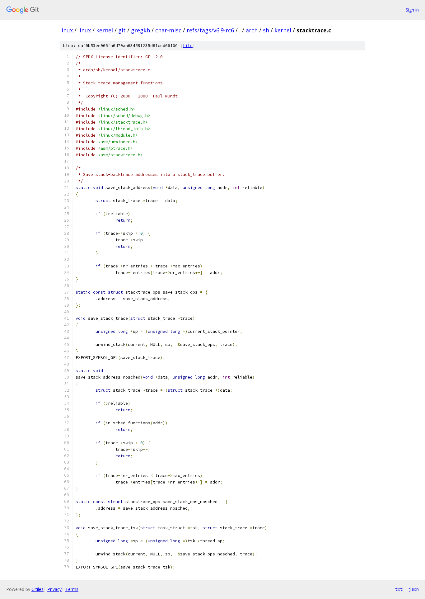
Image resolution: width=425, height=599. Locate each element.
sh (266, 30)
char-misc (168, 30)
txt (399, 589)
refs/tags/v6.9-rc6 (210, 30)
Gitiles (37, 589)
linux (66, 30)
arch (252, 30)
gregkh (140, 30)
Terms (71, 589)
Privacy (54, 589)
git (122, 30)
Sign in (412, 10)
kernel (104, 30)
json (414, 589)
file (188, 45)
